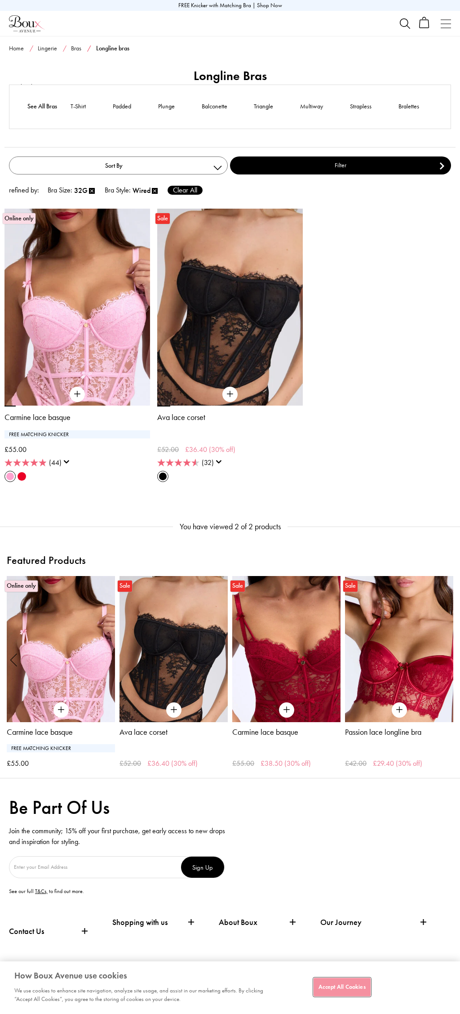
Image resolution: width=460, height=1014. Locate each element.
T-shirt (78, 106)
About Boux (238, 922)
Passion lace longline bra (383, 732)
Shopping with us (140, 922)
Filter (340, 165)
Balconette (214, 106)
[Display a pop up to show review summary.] (68, 464)
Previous (14, 659)
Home (16, 48)
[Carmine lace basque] (77, 394)
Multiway (311, 106)
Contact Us (26, 931)
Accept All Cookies (341, 986)
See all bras (42, 106)
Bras (76, 48)
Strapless (361, 106)
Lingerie (47, 48)
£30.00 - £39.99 (401, 514)
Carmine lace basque (37, 417)
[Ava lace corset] (230, 394)
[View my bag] (424, 26)
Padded (122, 106)
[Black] (162, 476)
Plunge (166, 106)
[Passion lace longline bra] (399, 649)
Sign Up (202, 867)
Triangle (263, 106)
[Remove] (92, 191)
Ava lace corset (181, 417)
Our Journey (341, 922)
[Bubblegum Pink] (10, 476)
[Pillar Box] (21, 476)
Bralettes (408, 106)
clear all (185, 190)
